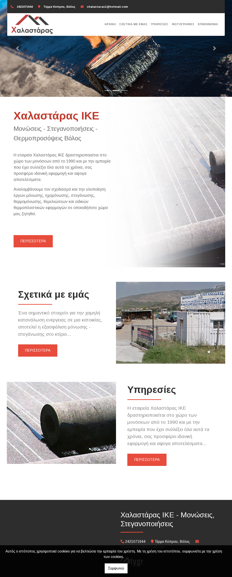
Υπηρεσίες (159, 24)
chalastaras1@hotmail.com (107, 6)
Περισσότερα (33, 241)
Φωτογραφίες (183, 24)
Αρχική (110, 24)
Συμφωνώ (116, 568)
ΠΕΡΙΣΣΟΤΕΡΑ (38, 350)
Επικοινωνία (208, 24)
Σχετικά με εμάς (133, 24)
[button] (17, 48)
